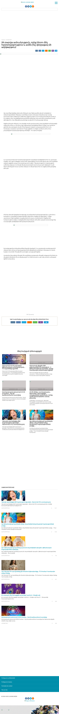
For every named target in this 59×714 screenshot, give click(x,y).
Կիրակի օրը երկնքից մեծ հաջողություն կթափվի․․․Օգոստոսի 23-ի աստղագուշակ (13, 422)
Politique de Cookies (6, 682)
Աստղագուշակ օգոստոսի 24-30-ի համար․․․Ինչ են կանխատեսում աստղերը (13, 393)
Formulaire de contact (6, 686)
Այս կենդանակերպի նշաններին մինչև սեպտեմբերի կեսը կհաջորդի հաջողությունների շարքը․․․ (41, 423)
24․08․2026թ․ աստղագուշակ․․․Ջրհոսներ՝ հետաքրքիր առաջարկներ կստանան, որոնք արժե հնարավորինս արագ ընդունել (41, 395)
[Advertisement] (29, 25)
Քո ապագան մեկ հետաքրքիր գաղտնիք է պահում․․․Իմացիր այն (20, 595)
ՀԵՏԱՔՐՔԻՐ (4, 623)
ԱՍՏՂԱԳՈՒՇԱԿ (5, 508)
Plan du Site (4, 690)
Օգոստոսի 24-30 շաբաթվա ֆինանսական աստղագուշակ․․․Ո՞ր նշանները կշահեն (13, 367)
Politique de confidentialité (8, 678)
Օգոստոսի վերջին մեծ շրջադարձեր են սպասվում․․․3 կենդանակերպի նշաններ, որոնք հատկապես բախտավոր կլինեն (41, 368)
